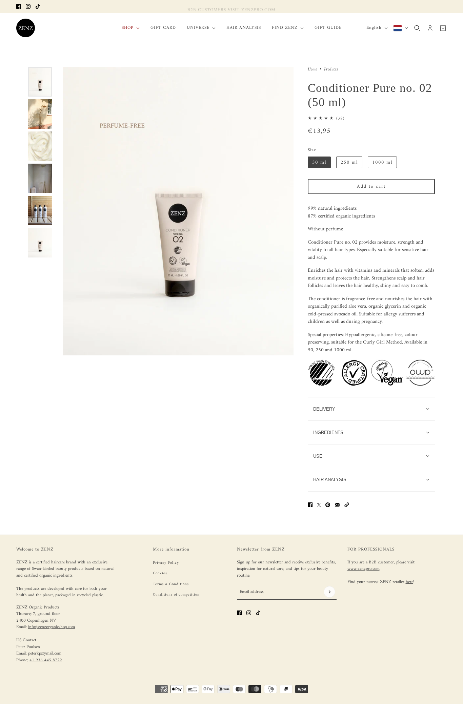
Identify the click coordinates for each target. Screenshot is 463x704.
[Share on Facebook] (310, 505)
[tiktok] (37, 6)
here (409, 582)
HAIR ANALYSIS (329, 479)
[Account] (430, 28)
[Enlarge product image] (178, 211)
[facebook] (18, 6)
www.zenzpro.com (363, 569)
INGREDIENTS (328, 432)
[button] (346, 505)
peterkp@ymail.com (44, 653)
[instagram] (28, 6)
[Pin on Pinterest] (327, 505)
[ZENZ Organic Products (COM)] (25, 28)
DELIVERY (324, 409)
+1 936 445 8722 (45, 660)
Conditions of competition (176, 595)
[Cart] (443, 28)
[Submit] (329, 592)
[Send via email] (337, 505)
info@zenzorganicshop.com (51, 627)
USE (317, 456)
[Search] (417, 28)
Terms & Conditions (171, 584)
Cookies (160, 573)
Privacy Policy (166, 563)
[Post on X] (319, 505)
